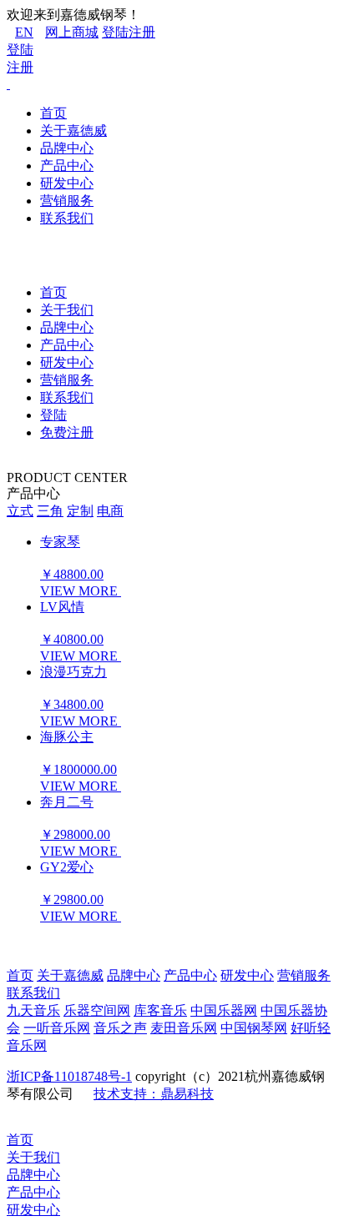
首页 (53, 113)
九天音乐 (33, 1010)
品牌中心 (67, 148)
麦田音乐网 (183, 1028)
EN (24, 32)
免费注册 (67, 432)
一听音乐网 (56, 1028)
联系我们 (67, 218)
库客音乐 (160, 1010)
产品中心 (67, 165)
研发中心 (67, 183)
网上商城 (72, 32)
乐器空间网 (96, 1010)
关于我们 (67, 310)
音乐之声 (120, 1028)
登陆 (115, 32)
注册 (142, 32)
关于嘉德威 (73, 130)
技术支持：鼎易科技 (154, 1094)
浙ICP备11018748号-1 (69, 1076)
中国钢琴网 (253, 1028)
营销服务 (67, 200)
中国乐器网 (223, 1010)
